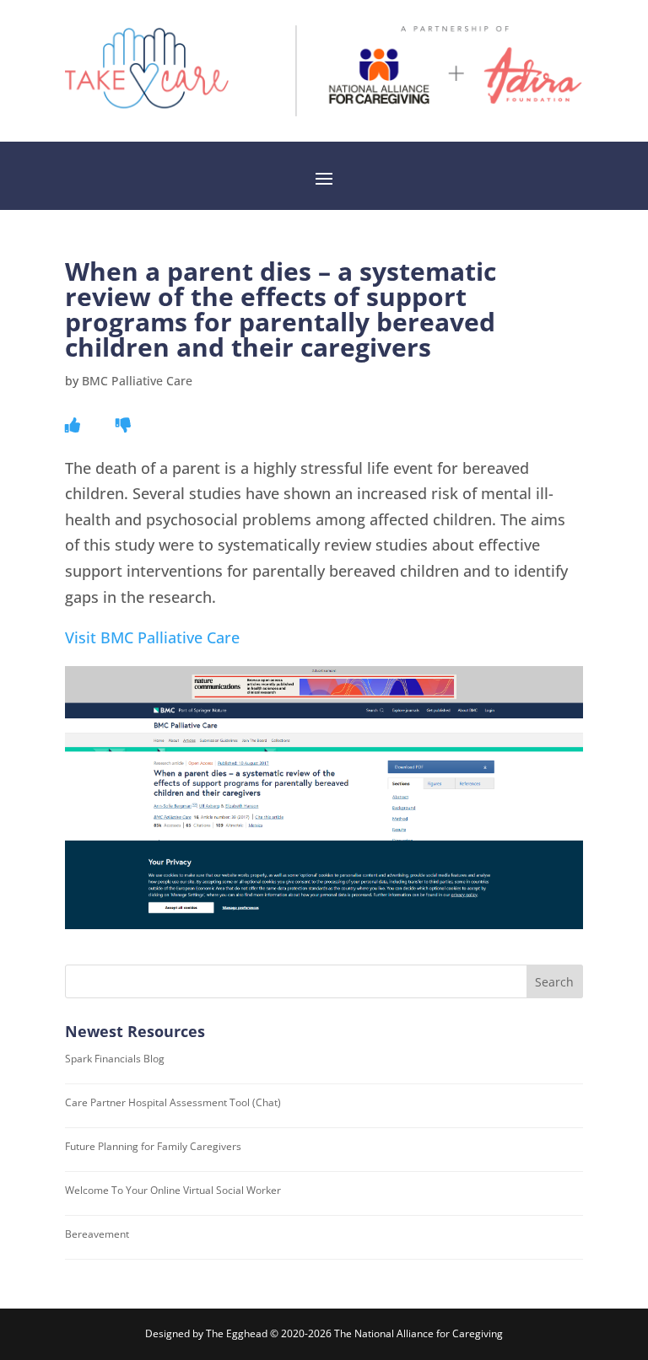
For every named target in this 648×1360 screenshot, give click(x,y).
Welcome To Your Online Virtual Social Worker (173, 1190)
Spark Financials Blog (115, 1058)
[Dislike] (123, 425)
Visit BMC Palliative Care (152, 637)
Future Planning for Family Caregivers (153, 1146)
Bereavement (97, 1234)
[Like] (72, 425)
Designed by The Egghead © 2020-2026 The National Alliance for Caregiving (324, 1333)
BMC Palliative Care (137, 381)
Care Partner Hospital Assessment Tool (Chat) (173, 1102)
